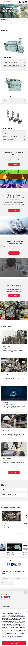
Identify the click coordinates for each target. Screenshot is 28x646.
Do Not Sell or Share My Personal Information (14, 642)
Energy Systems (6, 606)
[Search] (22, 2)
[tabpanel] (14, 494)
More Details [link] (13, 164)
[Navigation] (26, 2)
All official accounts (7, 599)
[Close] (26, 611)
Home (2, 589)
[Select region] (20, 2)
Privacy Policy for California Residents (12, 636)
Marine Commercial (8, 589)
